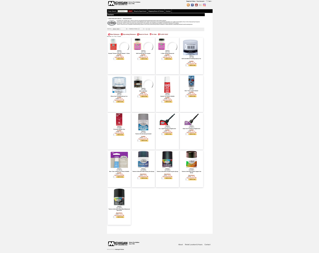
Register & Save (190, 1)
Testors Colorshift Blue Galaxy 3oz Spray (143, 171)
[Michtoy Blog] (188, 5)
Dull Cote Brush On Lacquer (143, 53)
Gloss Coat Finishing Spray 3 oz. (119, 96)
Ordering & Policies (119, 249)
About (180, 245)
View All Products (116, 18)
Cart (209, 1)
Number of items (134, 28)
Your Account (200, 1)
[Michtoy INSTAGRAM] (204, 5)
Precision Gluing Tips (119, 129)
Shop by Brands (127, 18)
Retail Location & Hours (193, 245)
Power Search (112, 11)
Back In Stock (143, 34)
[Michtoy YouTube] (196, 5)
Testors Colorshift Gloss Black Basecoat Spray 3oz (119, 209)
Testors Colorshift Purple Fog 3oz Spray (167, 171)
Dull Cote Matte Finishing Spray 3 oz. (191, 58)
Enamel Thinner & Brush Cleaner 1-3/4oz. (119, 53)
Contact (168, 11)
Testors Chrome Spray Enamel (143, 133)
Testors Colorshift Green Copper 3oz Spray (191, 172)
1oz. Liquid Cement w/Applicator (167, 128)
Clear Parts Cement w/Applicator (191, 128)
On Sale (154, 34)
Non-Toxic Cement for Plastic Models (119, 171)
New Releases (115, 34)
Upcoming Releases (129, 34)
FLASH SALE (164, 34)
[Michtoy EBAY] (200, 5)
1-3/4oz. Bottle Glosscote (167, 53)
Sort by (109, 28)
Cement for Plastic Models (167, 96)
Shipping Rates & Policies (156, 11)
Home (109, 18)
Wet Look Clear (143, 91)
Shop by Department (140, 11)
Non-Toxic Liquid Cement (191, 90)
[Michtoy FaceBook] (192, 5)
